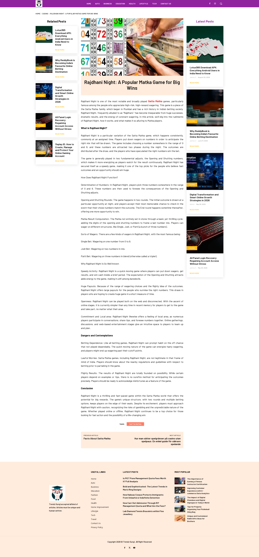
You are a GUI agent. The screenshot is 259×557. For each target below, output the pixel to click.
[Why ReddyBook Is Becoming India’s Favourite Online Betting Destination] (44, 64)
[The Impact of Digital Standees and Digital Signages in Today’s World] (180, 499)
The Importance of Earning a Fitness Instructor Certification (197, 481)
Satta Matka (155, 101)
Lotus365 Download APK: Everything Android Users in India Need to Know (64, 37)
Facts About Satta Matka (97, 438)
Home (38, 14)
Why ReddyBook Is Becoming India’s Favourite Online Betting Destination (65, 66)
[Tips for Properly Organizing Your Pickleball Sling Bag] (180, 508)
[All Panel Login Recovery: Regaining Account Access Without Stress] (44, 121)
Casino (45, 14)
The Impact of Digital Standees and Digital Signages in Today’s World (198, 500)
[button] (221, 3)
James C (193, 77)
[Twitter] (129, 547)
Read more (59, 50)
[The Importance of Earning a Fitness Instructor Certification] (180, 480)
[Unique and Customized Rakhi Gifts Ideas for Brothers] (180, 518)
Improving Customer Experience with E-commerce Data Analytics (198, 490)
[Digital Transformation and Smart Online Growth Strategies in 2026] (44, 91)
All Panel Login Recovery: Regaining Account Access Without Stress (64, 123)
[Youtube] (134, 547)
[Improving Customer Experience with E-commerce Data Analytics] (180, 490)
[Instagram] (215, 4)
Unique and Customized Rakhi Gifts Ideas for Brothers (197, 518)
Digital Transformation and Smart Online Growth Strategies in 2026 (64, 94)
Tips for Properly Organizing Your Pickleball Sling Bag (198, 509)
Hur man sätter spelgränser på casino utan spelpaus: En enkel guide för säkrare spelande (157, 441)
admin (192, 204)
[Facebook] (210, 4)
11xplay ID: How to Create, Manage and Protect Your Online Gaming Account (64, 150)
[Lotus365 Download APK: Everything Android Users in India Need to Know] (44, 34)
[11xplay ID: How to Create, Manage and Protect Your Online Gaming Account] (44, 148)
